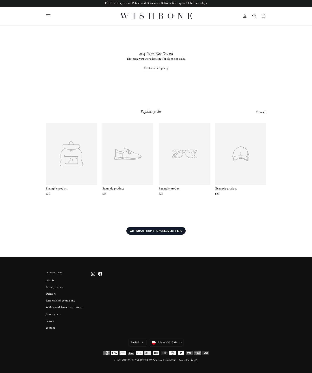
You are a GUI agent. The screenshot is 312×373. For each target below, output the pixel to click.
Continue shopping (156, 68)
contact (50, 327)
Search (50, 321)
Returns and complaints (60, 300)
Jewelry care (53, 314)
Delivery (51, 293)
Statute (50, 280)
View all (261, 112)
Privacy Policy (54, 287)
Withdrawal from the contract (64, 307)
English (135, 342)
